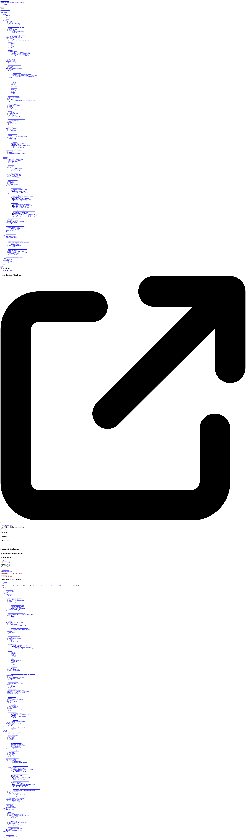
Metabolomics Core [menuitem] (12, 123)
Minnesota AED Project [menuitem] (15, 247)
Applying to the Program (13, 735)
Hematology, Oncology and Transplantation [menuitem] (14, 68)
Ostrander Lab (14, 661)
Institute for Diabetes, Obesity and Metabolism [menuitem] (17, 249)
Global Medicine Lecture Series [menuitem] (14, 218)
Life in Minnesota (9, 590)
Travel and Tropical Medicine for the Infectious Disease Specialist (26, 789)
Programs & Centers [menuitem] (10, 239)
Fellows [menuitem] (15, 142)
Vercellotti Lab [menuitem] (14, 93)
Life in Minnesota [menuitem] (9, 16)
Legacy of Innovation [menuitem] (12, 29)
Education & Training (12, 712)
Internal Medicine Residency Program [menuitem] (13, 160)
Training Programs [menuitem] (12, 70)
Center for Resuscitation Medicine (15, 819)
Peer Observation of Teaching (14, 800)
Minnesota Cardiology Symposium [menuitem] (18, 35)
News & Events (11, 633)
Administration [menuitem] (9, 255)
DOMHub (8, 588)
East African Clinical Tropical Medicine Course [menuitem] (22, 205)
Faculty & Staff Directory (13, 793)
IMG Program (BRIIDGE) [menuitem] (16, 201)
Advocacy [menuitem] (10, 63)
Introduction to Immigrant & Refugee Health (22, 773)
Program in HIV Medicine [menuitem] (13, 253)
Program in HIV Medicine (13, 827)
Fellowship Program (12, 703)
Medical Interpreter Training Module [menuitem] (20, 212)
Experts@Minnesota (5, 529)
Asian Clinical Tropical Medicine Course (21, 777)
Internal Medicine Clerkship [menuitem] (11, 222)
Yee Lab (12, 668)
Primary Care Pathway (15, 746)
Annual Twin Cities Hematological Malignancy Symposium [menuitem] (23, 100)
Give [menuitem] (4, 264)
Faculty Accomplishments (13, 669)
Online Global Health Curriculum (20, 786)
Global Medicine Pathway (16, 761)
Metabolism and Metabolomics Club (15, 699)
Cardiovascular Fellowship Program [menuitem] (15, 24)
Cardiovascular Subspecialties (14, 597)
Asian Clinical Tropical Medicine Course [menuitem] (21, 204)
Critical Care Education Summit (17, 606)
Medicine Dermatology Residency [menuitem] (12, 184)
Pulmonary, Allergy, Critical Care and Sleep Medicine (16, 709)
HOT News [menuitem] (10, 99)
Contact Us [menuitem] (13, 45)
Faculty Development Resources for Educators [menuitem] (15, 226)
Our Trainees (16, 717)
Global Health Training (13, 753)
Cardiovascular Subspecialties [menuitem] (14, 23)
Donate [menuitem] (12, 46)
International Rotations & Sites (19, 764)
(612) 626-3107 (5, 570)
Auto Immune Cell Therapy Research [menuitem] (15, 254)
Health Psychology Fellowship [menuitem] (14, 65)
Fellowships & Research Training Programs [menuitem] (14, 159)
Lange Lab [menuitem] (13, 84)
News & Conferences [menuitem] (12, 134)
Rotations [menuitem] (13, 190)
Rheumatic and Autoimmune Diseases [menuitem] (13, 150)
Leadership (10, 679)
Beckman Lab (13, 653)
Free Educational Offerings (16, 770)
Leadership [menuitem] (10, 106)
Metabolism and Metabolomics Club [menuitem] (15, 126)
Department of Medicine (5, 10)
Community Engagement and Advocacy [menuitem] (16, 104)
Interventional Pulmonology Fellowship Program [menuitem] (20, 140)
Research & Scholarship (13, 682)
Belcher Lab (13, 654)
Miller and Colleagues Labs (16, 660)
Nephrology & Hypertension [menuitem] (11, 128)
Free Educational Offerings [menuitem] (16, 197)
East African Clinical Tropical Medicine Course (22, 778)
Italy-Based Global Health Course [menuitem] (20, 206)
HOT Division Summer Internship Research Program (21, 647)
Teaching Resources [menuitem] (15, 229)
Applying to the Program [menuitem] (13, 161)
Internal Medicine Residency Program (13, 733)
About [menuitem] (4, 14)
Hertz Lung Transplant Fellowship (18, 721)
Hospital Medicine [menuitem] (9, 101)
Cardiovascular (9, 594)
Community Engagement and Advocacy (16, 677)
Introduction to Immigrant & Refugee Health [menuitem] (22, 199)
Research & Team (14, 816)
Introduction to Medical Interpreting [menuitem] (20, 200)
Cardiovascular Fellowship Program (15, 598)
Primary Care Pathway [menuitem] (15, 173)
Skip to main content (5, 1)
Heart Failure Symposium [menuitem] (16, 34)
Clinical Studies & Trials (11, 809)
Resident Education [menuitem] (12, 186)
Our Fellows (13, 630)
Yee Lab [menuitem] (12, 94)
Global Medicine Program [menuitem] (11, 185)
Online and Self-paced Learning (17, 783)
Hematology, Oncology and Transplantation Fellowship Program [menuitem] (24, 75)
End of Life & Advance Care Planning (21, 771)
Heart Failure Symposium (16, 607)
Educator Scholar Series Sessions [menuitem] (17, 228)
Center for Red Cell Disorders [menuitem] (14, 97)
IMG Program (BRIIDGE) (16, 775)
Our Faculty (10, 595)
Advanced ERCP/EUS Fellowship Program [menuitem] (20, 52)
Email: (2, 571)
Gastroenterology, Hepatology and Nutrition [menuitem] (14, 48)
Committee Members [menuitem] (12, 262)
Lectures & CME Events (13, 599)
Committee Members (12, 836)
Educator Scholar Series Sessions (17, 801)
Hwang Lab (13, 655)
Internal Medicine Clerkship (11, 796)
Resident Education (12, 760)
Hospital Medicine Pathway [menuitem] (16, 169)
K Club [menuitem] (9, 238)
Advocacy (10, 637)
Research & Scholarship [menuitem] (13, 108)
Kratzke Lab (13, 656)
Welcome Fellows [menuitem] (9, 231)
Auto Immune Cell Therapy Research (15, 828)
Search (2, 7)
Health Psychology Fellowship (14, 638)
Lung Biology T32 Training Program (18, 716)
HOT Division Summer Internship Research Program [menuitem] (21, 74)
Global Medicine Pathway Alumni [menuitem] (20, 189)
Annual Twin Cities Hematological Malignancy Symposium (23, 674)
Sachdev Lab (13, 663)
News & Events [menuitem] (11, 60)
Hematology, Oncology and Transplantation (14, 641)
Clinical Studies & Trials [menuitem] (11, 236)
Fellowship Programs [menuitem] (12, 51)
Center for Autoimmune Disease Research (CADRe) (18, 815)
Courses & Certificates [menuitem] (12, 193)
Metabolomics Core (12, 697)
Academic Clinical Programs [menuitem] (14, 62)
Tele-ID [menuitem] (12, 112)
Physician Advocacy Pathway (17, 744)
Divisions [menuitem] (5, 20)
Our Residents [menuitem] (11, 165)
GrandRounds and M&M (11, 807)
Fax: (1, 570)
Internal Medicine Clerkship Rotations (16, 798)
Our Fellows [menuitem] (13, 57)
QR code (10, 270)
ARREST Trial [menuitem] (14, 246)
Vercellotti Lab (14, 667)
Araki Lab (10, 615)
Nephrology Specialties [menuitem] (13, 132)
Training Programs (12, 644)
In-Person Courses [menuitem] (14, 203)
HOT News (10, 672)
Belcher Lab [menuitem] (13, 81)
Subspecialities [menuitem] (9, 259)
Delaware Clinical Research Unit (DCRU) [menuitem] (14, 257)
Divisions (5, 593)
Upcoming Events (12, 603)
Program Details (11, 736)
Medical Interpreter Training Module (20, 785)
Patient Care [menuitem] (10, 107)
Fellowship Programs (12, 624)
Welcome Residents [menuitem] (10, 232)
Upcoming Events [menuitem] (12, 30)
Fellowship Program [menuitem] (12, 130)
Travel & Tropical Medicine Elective (20, 766)
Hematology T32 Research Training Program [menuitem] (20, 71)
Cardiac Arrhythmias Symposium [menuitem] (17, 31)
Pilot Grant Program (15, 817)
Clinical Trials (11, 671)
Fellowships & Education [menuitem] (13, 113)
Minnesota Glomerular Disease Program (16, 824)
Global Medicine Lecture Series (14, 791)
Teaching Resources (15, 802)
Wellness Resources (10, 591)
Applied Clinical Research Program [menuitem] (15, 241)
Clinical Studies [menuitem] (11, 59)
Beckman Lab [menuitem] (13, 80)
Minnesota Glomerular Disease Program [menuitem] (16, 251)
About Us (10, 684)
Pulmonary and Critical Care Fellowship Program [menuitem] (21, 145)
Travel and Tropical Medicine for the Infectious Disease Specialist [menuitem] (26, 215)
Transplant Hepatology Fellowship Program (19, 628)
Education (10, 698)
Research (10, 601)
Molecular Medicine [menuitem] (10, 121)
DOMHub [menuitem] (8, 15)
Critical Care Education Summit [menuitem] (17, 32)
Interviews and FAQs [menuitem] (15, 177)
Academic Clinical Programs (14, 636)
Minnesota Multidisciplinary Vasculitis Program (17, 825)
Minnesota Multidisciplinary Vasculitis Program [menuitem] (17, 252)
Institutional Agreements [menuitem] (16, 208)
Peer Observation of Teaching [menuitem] (14, 227)
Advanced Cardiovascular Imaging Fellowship (20, 629)
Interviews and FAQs (15, 751)
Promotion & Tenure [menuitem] (10, 261)
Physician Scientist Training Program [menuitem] (18, 172)
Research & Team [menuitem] (14, 243)
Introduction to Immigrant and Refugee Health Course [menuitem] (24, 211)
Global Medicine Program (11, 759)
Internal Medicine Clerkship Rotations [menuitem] (16, 224)
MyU (4, 5)
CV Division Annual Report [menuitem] (14, 36)
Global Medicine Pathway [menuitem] (16, 188)
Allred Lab (13, 652)
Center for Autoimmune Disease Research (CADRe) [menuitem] (18, 242)
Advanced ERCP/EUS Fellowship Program (20, 625)
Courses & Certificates (12, 767)
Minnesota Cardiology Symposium (18, 608)
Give (4, 837)
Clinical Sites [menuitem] (11, 163)
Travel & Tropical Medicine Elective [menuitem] (20, 192)
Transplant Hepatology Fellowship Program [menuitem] (19, 54)
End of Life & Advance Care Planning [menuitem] (21, 198)
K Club (9, 812)
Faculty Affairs (6, 833)
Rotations (13, 763)
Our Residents (11, 738)
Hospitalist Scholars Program (14, 678)
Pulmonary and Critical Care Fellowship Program (21, 718)
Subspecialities (9, 832)
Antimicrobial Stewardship (13, 693)
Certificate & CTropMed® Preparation (18, 768)
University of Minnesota (13, 585)
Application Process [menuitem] (17, 73)
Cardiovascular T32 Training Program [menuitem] (16, 27)
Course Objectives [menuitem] (12, 223)
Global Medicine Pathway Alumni (20, 762)
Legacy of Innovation (12, 602)
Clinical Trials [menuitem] (11, 98)
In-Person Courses (14, 776)
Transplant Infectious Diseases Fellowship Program (18, 691)
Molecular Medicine (10, 694)
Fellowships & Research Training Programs (14, 732)
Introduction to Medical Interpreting (20, 774)
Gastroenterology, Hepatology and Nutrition (14, 622)
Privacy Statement (54, 585)
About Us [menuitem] (10, 111)
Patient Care (10, 680)
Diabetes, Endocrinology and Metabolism (14, 610)
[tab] (123, 531)
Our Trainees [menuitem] (16, 144)
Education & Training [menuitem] (12, 138)
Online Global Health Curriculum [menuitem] (20, 213)
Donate (12, 620)
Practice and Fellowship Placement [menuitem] (15, 174)
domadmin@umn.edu (7, 571)
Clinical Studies (11, 632)
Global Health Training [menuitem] (13, 180)
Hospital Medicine (9, 675)
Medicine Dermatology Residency (12, 758)
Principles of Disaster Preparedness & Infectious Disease (24, 787)
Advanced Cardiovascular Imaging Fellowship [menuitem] (20, 55)
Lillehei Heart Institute (12, 823)
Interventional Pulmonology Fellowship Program (20, 714)
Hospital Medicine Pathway (16, 743)
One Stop (5, 4)
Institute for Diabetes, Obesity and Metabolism (17, 822)
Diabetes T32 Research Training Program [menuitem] (16, 39)
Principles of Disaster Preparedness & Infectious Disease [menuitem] (24, 214)
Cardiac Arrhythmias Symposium (17, 605)
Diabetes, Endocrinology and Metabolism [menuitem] (14, 37)
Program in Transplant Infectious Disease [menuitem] (16, 119)
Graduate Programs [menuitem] (9, 230)
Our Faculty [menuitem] (10, 22)
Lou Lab (12, 659)
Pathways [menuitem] (10, 167)
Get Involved (11, 792)
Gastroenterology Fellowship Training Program (20, 626)
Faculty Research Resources (11, 810)
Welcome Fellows (9, 805)
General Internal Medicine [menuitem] (11, 61)
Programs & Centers (10, 813)
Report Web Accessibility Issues (62, 585)
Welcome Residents (10, 806)
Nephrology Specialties (13, 706)
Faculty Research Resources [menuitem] (11, 237)
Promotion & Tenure (10, 835)
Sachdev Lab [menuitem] (13, 90)
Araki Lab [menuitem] (10, 42)
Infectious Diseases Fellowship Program (16, 690)
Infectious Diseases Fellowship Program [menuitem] (16, 116)
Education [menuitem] (10, 124)
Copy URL (4, 270)
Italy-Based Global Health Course (20, 779)
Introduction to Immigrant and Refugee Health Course (24, 784)
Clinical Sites (11, 737)
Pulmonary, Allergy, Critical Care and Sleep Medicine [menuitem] (16, 136)
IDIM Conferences (12, 689)
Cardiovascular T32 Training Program (16, 600)
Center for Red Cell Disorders (14, 670)
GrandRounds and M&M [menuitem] (11, 234)
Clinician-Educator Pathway (16, 741)
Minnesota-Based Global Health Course (21, 781)
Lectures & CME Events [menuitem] (13, 25)
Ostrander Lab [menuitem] (14, 88)
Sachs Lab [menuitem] (13, 91)
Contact (7, 592)
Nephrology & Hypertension (11, 701)
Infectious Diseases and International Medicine (15, 683)
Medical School (4, 12)
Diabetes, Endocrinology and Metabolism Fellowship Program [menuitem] (20, 40)
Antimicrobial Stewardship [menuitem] (13, 120)
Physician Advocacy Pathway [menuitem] (17, 170)
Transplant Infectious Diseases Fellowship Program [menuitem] (18, 117)
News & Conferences (12, 707)
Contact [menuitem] (7, 19)
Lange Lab (13, 657)
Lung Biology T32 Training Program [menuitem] (18, 143)
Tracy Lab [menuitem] (13, 92)
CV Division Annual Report (14, 609)
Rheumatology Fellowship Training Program (17, 726)
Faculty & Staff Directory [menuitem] (13, 220)
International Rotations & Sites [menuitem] (19, 191)
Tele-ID (12, 685)
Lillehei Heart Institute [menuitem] (12, 250)
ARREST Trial (14, 820)
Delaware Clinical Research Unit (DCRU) (14, 830)
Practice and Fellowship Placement (15, 747)
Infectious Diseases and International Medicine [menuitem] (15, 109)
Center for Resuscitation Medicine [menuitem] (15, 245)
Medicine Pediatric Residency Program (13, 748)
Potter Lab (13, 662)
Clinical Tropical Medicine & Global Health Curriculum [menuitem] (22, 196)
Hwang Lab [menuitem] (13, 82)
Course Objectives (12, 797)
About (4, 587)
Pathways (10, 740)
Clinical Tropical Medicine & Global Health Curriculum (22, 769)
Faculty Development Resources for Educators (15, 799)
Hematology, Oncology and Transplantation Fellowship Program (24, 648)
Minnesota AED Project (15, 821)
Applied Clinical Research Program (15, 814)
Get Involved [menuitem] (11, 219)
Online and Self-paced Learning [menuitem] (17, 209)
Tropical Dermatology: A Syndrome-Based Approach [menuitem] (24, 216)
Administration (9, 829)
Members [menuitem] (13, 43)
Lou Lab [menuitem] (12, 85)
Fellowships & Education (13, 686)
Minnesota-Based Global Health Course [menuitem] (21, 207)
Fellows (15, 715)
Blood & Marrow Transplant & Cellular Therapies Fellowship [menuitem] (23, 76)
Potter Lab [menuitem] (13, 89)
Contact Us (3, 568)
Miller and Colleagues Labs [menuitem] (16, 86)
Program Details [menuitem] (11, 162)
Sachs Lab (13, 664)
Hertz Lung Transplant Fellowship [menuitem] (18, 147)
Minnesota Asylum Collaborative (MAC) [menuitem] (16, 221)
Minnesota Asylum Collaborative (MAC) (16, 794)
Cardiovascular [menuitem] (9, 21)
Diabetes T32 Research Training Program (16, 613)
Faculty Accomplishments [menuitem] (13, 96)
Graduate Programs (9, 804)
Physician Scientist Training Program (18, 745)
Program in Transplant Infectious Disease (16, 692)
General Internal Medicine (11, 634)
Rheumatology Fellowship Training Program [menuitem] (17, 153)
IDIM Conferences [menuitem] (12, 115)
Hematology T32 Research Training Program (20, 645)
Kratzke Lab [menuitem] (13, 83)
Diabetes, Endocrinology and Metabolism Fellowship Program (20, 614)
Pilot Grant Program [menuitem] (15, 244)
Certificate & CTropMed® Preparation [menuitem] (18, 195)
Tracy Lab (13, 666)
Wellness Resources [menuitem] (10, 17)
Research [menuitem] (10, 28)
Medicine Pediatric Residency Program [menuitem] (13, 175)
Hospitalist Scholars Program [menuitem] (14, 105)
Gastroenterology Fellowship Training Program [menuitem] (20, 53)
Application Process (17, 646)
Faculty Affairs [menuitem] (6, 260)
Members (13, 616)
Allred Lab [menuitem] (13, 78)
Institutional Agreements (16, 782)
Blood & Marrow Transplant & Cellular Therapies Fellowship (23, 649)
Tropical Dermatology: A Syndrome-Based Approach (24, 790)
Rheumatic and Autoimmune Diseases (13, 723)
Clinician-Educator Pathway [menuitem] (16, 168)
